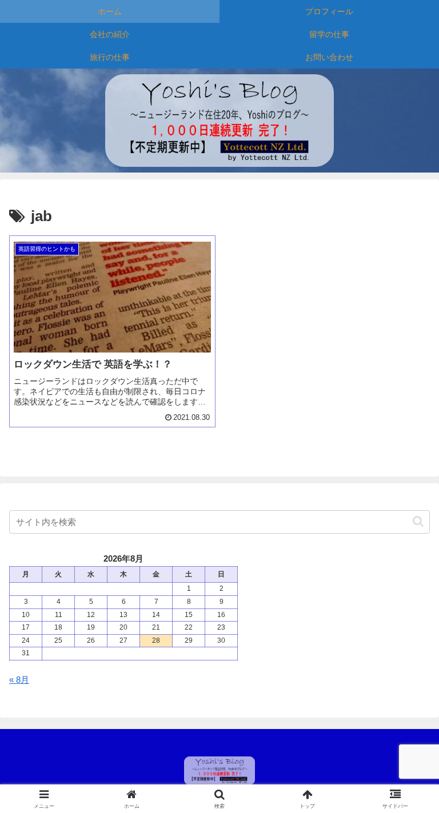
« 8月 (19, 679)
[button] (418, 521)
